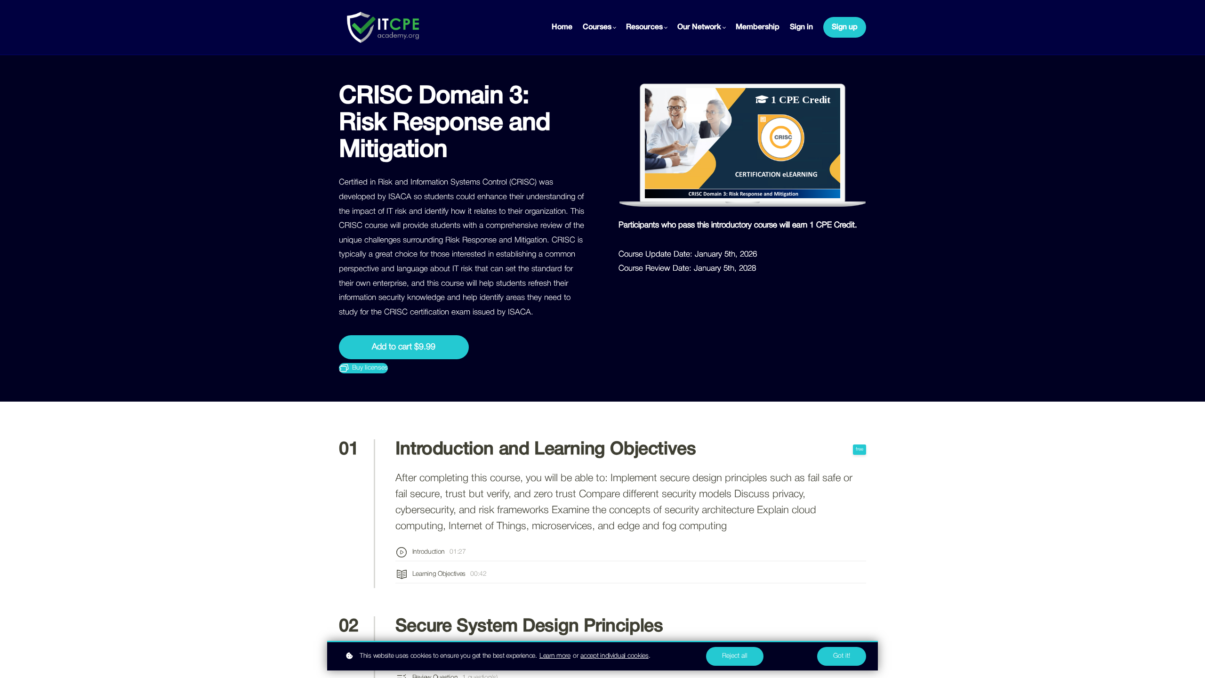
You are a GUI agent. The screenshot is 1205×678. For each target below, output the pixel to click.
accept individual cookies (614, 656)
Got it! (841, 656)
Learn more (554, 656)
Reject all (734, 656)
